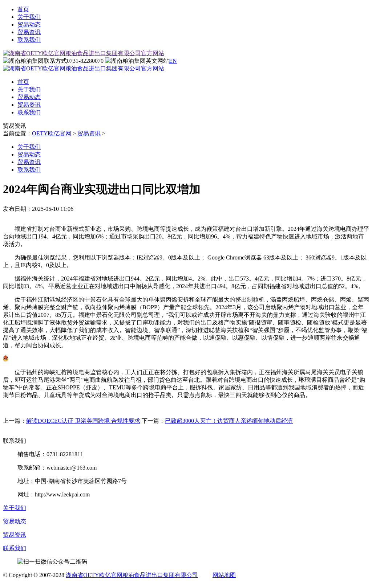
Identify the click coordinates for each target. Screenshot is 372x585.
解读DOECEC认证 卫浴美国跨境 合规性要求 (83, 421)
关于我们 (29, 17)
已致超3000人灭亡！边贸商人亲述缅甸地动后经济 (229, 421)
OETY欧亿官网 (51, 133)
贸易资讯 (29, 32)
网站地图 (224, 575)
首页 (23, 9)
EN (173, 61)
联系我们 (29, 40)
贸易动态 (29, 24)
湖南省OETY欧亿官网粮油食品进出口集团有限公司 (132, 575)
